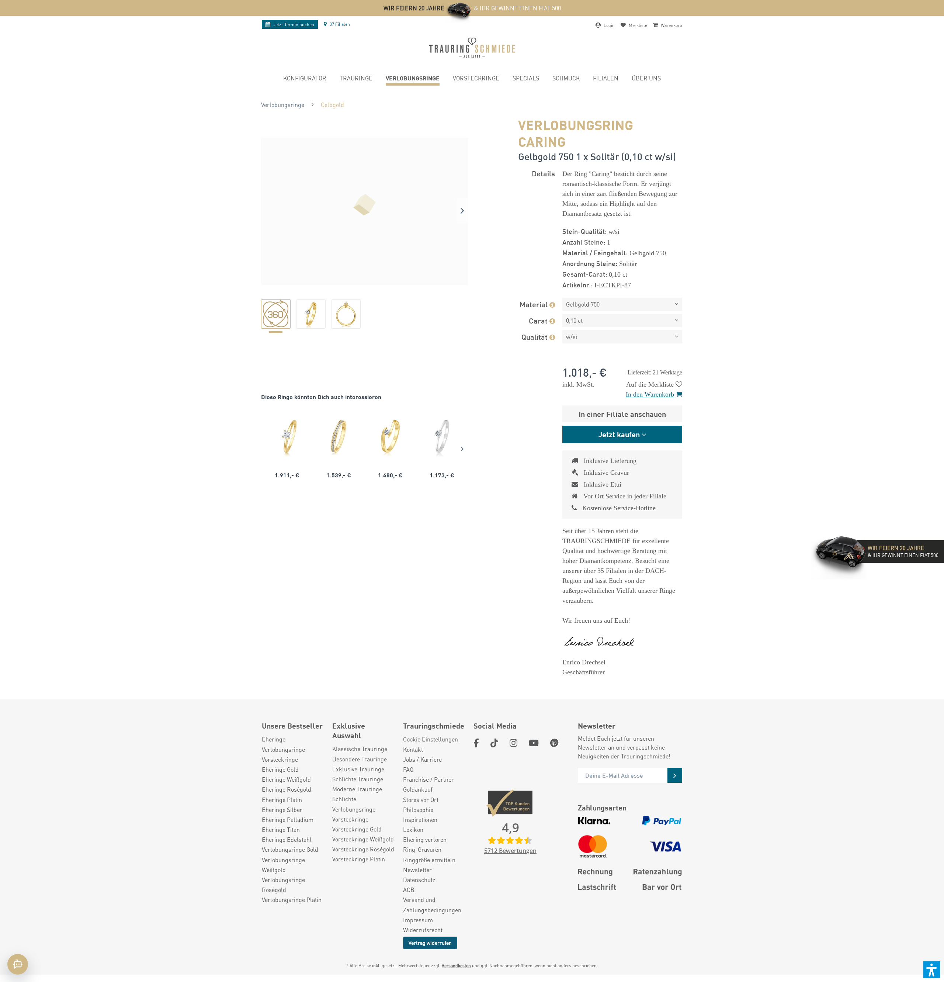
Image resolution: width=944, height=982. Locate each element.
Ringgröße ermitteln (429, 860)
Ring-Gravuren (422, 849)
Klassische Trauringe (359, 749)
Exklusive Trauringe (358, 769)
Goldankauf (418, 789)
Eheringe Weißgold (286, 779)
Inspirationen (420, 819)
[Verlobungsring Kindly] (287, 436)
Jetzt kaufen (619, 434)
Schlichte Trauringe (357, 779)
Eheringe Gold (280, 769)
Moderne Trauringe (357, 789)
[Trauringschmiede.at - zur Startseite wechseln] (472, 48)
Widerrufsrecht (422, 930)
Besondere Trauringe (359, 759)
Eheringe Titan (281, 829)
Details (543, 173)
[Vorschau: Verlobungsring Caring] (276, 314)
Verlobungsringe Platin (292, 899)
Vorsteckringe (280, 759)
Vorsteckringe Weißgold (363, 839)
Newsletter (417, 870)
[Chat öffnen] (17, 964)
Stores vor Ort (420, 799)
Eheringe (273, 739)
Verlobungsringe (283, 749)
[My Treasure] (338, 436)
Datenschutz (419, 880)
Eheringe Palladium (287, 819)
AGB (408, 889)
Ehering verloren (425, 839)
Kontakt (413, 749)
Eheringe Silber (282, 809)
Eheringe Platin (282, 799)
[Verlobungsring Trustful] (390, 436)
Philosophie (418, 809)
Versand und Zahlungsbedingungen (432, 904)
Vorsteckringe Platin (358, 859)
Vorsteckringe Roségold (363, 849)
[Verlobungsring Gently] (442, 436)
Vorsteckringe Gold (357, 829)
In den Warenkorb (650, 394)
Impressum (418, 920)
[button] (931, 969)
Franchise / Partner (428, 779)
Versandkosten (456, 965)
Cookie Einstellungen (430, 739)
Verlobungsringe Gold (290, 849)
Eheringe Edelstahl (287, 839)
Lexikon (413, 829)
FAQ (408, 769)
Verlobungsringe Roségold (283, 884)
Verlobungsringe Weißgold (283, 865)
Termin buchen (293, 24)
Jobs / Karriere (422, 759)
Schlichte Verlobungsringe (353, 804)
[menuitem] (305, 79)
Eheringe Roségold (286, 789)
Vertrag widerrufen (430, 942)
